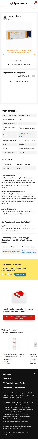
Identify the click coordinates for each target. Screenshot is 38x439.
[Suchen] (34, 8)
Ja (5, 274)
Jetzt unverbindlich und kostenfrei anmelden (19, 317)
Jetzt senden (20, 274)
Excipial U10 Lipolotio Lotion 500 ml (14, 354)
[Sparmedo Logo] (19, 3)
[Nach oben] (34, 434)
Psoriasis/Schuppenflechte (11, 251)
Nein (11, 274)
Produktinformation (20, 61)
